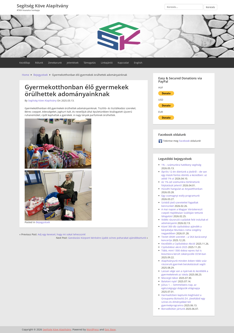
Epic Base (110, 329)
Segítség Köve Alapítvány (42, 6)
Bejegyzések (43, 222)
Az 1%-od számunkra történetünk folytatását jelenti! (180, 183)
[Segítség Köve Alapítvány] (117, 35)
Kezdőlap (24, 62)
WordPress (93, 329)
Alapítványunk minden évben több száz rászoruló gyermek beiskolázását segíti (184, 262)
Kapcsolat (123, 62)
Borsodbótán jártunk (173, 308)
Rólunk (39, 62)
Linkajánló (107, 62)
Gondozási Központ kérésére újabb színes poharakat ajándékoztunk (107, 237)
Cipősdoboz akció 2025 (174, 247)
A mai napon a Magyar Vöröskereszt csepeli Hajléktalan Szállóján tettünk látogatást (182, 213)
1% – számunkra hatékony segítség (181, 164)
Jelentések (72, 62)
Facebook (184, 140)
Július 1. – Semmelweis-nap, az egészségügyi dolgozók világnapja (180, 286)
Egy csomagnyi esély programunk (180, 195)
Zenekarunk (55, 62)
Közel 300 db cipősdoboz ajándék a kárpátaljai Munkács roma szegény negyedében (181, 230)
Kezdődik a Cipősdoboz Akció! (178, 243)
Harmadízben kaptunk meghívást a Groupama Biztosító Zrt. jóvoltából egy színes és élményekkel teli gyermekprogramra (183, 300)
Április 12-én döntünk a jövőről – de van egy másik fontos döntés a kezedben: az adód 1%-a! (184, 175)
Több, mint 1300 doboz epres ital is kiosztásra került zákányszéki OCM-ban (183, 252)
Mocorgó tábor (169, 278)
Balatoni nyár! (169, 281)
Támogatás (90, 62)
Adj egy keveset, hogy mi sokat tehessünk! (62, 234)
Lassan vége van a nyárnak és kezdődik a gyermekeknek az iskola (184, 272)
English (138, 62)
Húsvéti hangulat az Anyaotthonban (181, 188)
